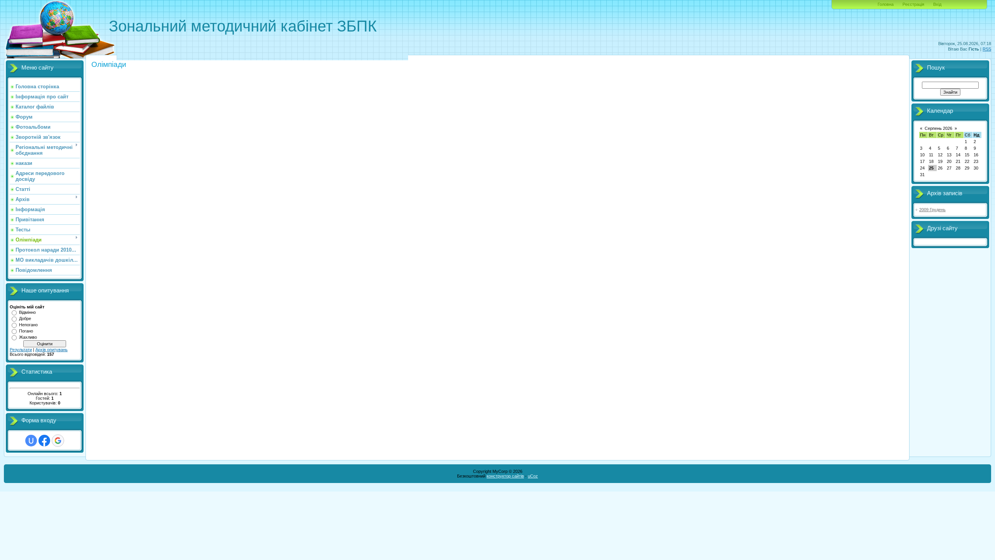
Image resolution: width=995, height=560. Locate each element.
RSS (987, 49)
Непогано (28, 324)
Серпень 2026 (938, 128)
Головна (886, 4)
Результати (21, 349)
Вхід (937, 4)
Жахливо (28, 337)
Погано (26, 331)
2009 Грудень (932, 209)
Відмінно (27, 312)
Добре (25, 318)
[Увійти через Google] (58, 440)
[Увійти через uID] (31, 440)
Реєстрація (913, 4)
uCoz (533, 476)
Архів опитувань (51, 349)
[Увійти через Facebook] (44, 440)
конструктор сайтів (505, 476)
